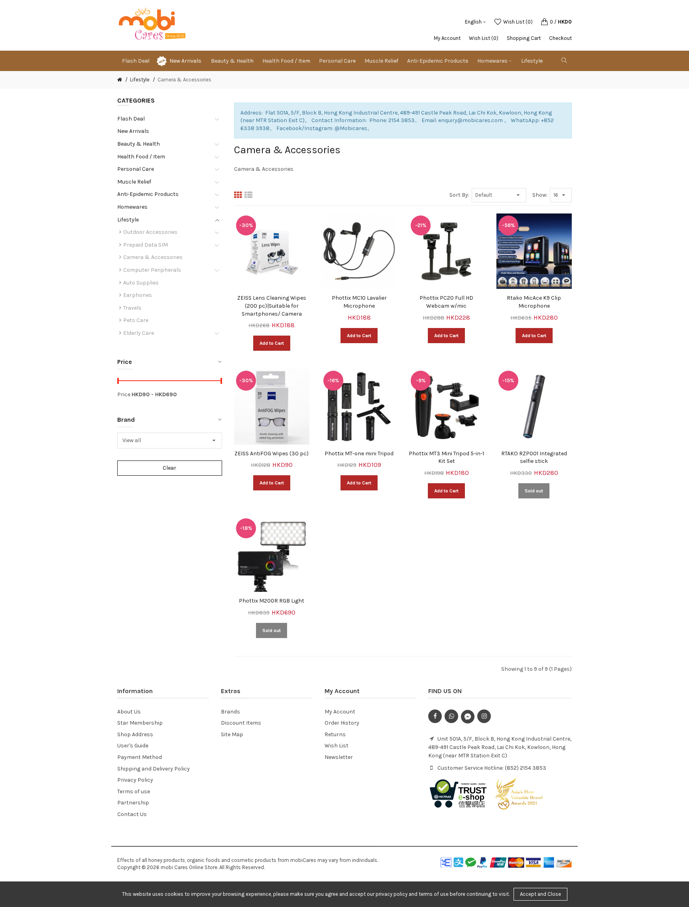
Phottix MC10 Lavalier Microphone (359, 301)
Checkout (560, 38)
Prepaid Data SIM (145, 244)
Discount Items (241, 722)
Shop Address (135, 734)
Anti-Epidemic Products (148, 194)
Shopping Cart (524, 38)
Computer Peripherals (152, 270)
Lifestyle (140, 80)
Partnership (133, 802)
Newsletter (339, 757)
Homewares (132, 207)
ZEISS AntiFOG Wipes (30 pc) (271, 453)
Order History (342, 722)
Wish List (336, 745)
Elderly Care (138, 333)
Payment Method (139, 757)
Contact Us (132, 814)
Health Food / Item (141, 156)
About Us (129, 711)
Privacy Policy (135, 780)
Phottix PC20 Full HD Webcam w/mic (446, 301)
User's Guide (132, 745)
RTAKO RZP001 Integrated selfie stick (534, 457)
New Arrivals (185, 60)
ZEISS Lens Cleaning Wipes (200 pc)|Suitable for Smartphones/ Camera (271, 305)
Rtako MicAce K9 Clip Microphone (534, 301)
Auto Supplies (141, 282)
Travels (132, 307)
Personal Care (135, 169)
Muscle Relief (134, 181)
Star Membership (140, 722)
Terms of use (133, 791)
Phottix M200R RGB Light (271, 600)
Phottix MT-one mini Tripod (359, 453)
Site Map (232, 734)
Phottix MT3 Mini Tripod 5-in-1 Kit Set (446, 457)
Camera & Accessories (184, 80)
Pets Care (135, 320)
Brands (230, 711)
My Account (447, 38)
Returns (335, 734)
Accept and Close (540, 894)
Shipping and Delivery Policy (153, 768)
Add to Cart (272, 343)
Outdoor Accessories (150, 232)
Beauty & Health (138, 143)
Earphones (137, 295)
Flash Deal (131, 118)
